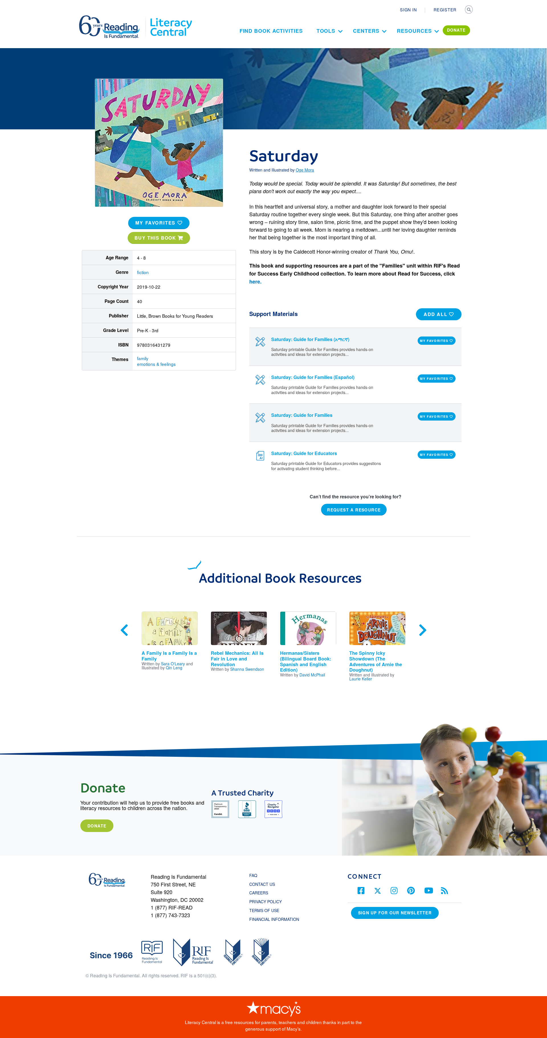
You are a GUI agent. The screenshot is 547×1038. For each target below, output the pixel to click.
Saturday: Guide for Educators (304, 453)
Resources (414, 30)
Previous (124, 630)
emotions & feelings (156, 364)
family (142, 358)
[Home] (113, 18)
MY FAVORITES (156, 222)
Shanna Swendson (247, 669)
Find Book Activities (271, 30)
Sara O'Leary (173, 663)
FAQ (253, 875)
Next (423, 630)
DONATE (456, 30)
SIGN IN (408, 10)
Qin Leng (174, 667)
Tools (326, 30)
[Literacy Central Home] (171, 18)
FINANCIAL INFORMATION (274, 919)
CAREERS (258, 893)
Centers (366, 30)
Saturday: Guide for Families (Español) (312, 377)
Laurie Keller (360, 679)
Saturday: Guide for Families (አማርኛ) (310, 339)
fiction (143, 272)
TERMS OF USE (267, 910)
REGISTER (445, 10)
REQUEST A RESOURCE (354, 510)
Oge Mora (305, 170)
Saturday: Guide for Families (301, 415)
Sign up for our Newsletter (395, 912)
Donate (96, 826)
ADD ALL (436, 314)
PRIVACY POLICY (265, 901)
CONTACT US (263, 884)
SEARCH (469, 10)
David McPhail (312, 675)
